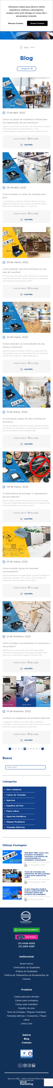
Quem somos (26, 964)
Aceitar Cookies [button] (37, 23)
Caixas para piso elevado (26, 997)
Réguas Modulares (15, 822)
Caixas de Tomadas (16, 795)
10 (19, 749)
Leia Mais (28, 145)
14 (31, 749)
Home (26, 47)
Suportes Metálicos (16, 816)
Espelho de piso (26, 1008)
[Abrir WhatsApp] (46, 1081)
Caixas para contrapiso (26, 1001)
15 (34, 749)
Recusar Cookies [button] (15, 23)
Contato (26, 1042)
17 (40, 749)
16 (37, 749)
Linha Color (26, 1024)
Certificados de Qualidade (26, 968)
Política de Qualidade (26, 971)
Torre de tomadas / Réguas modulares (26, 1012)
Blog (26, 1038)
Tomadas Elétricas (15, 827)
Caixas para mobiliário (26, 1004)
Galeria (26, 1035)
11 (22, 749)
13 (28, 749)
